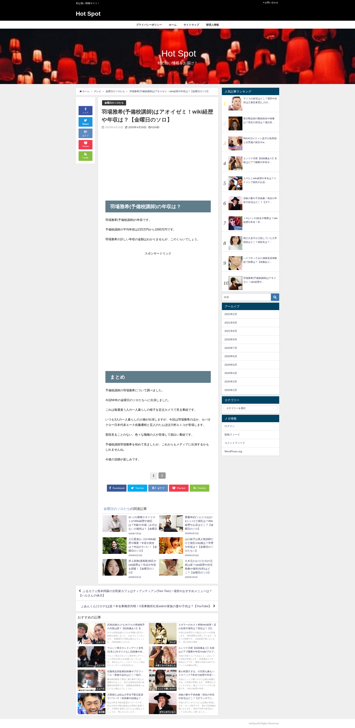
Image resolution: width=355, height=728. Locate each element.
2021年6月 (230, 331)
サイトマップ (191, 24)
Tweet (85, 124)
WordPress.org (233, 451)
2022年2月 (230, 314)
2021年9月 (230, 322)
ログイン (229, 426)
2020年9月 (230, 339)
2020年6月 (230, 356)
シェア (85, 113)
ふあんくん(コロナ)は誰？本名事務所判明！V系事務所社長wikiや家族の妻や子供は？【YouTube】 (146, 606)
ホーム (173, 24)
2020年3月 (230, 381)
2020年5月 (230, 364)
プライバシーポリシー (149, 24)
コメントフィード (234, 443)
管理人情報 (212, 24)
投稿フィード (232, 434)
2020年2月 (230, 390)
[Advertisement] (158, 163)
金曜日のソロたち (114, 103)
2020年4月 (230, 373)
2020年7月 (230, 348)
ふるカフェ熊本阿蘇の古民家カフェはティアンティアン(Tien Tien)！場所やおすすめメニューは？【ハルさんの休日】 (145, 593)
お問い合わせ (271, 2)
